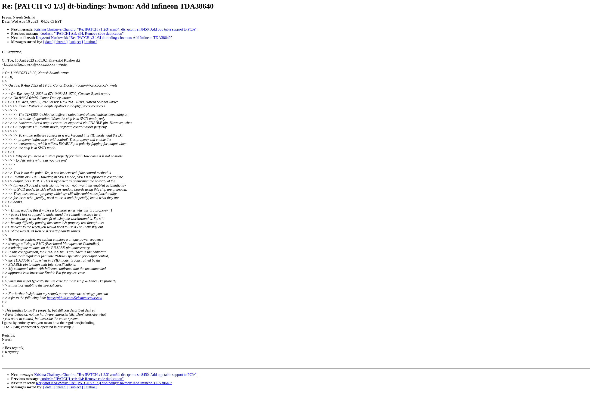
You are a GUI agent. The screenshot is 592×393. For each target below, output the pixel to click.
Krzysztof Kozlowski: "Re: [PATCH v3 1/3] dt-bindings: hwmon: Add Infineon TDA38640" (104, 38)
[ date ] (48, 42)
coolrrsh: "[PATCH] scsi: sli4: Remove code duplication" (82, 33)
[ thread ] (61, 42)
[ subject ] (75, 42)
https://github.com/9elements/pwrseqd (74, 298)
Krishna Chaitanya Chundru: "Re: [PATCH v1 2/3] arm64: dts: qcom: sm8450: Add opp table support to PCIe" (115, 29)
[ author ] (90, 42)
